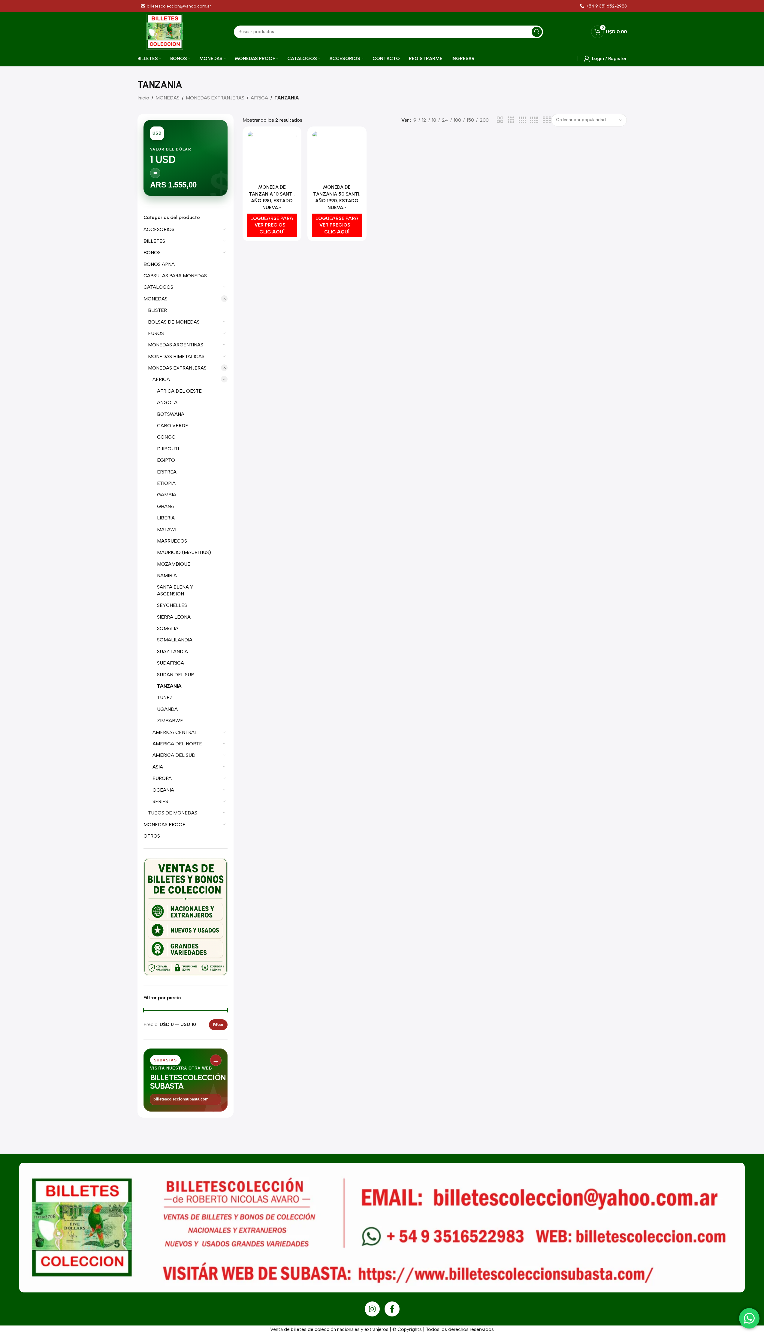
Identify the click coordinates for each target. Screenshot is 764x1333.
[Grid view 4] (522, 120)
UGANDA (167, 709)
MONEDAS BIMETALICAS (176, 356)
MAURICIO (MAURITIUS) (184, 552)
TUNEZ (165, 697)
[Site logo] (164, 31)
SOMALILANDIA (174, 640)
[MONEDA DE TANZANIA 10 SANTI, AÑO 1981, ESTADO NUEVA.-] (272, 156)
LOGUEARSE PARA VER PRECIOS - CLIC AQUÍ (271, 225)
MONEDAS (168, 98)
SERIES (160, 801)
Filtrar (218, 1024)
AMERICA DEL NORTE (177, 744)
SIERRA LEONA (174, 617)
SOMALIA (167, 628)
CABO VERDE (172, 425)
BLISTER (157, 310)
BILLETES (154, 241)
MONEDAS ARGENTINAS (175, 345)
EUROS (156, 333)
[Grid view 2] (500, 120)
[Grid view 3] (511, 120)
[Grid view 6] (547, 120)
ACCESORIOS (158, 229)
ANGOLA (167, 402)
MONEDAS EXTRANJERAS (215, 98)
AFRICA (259, 98)
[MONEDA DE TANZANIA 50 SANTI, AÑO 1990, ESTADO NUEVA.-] (337, 156)
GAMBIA (166, 495)
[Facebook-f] (392, 1308)
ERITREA (167, 472)
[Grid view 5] (534, 120)
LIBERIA (166, 518)
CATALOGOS (158, 287)
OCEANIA (163, 790)
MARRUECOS (172, 541)
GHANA (165, 506)
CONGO (166, 437)
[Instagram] (372, 1308)
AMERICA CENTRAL (174, 732)
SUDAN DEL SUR (175, 674)
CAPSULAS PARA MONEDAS (175, 275)
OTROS (151, 836)
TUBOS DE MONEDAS (172, 813)
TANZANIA (169, 686)
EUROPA (162, 778)
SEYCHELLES (172, 605)
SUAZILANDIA (172, 651)
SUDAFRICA (170, 663)
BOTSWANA (170, 414)
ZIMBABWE (170, 720)
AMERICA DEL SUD (173, 755)
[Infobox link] (603, 6)
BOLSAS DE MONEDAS (174, 322)
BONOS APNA (159, 264)
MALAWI (166, 529)
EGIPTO (166, 460)
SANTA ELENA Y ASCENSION (175, 590)
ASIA (157, 767)
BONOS (152, 252)
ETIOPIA (166, 483)
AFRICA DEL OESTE (179, 391)
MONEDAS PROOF (164, 824)
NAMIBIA (167, 575)
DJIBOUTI (168, 449)
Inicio (143, 98)
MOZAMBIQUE (173, 564)
